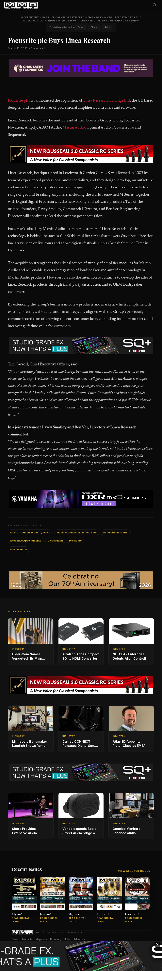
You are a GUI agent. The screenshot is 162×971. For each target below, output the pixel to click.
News (15, 939)
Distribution (55, 540)
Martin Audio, (74, 128)
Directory (55, 939)
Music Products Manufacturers (77, 532)
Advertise (79, 939)
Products (27, 939)
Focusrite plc (18, 101)
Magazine (41, 939)
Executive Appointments (25, 540)
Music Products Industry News (30, 532)
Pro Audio (75, 540)
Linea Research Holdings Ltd (106, 101)
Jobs (67, 939)
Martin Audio (18, 549)
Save (80, 27)
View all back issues (134, 870)
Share (94, 27)
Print (107, 27)
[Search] (154, 5)
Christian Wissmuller (62, 27)
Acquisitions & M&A (115, 532)
